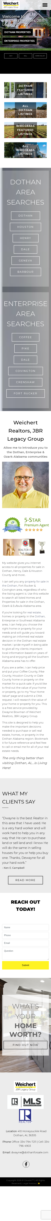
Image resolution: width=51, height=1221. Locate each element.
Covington (26, 371)
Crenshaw (25, 382)
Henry (25, 238)
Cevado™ (29, 1180)
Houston (25, 226)
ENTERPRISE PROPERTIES (19, 40)
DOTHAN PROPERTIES (17, 32)
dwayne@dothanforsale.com (25, 1152)
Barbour (25, 271)
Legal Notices (30, 1183)
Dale (25, 249)
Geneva (25, 260)
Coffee (25, 337)
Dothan (25, 215)
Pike (25, 348)
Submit (25, 965)
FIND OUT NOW (25, 1045)
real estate (34, 612)
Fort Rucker (25, 393)
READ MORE (25, 880)
